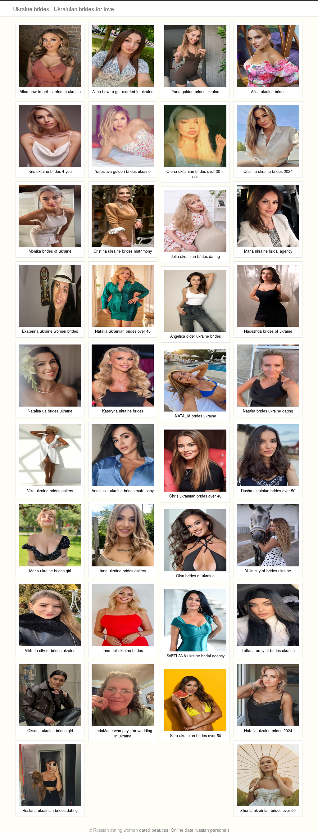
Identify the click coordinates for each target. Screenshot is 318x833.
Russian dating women (115, 830)
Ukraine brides (31, 9)
